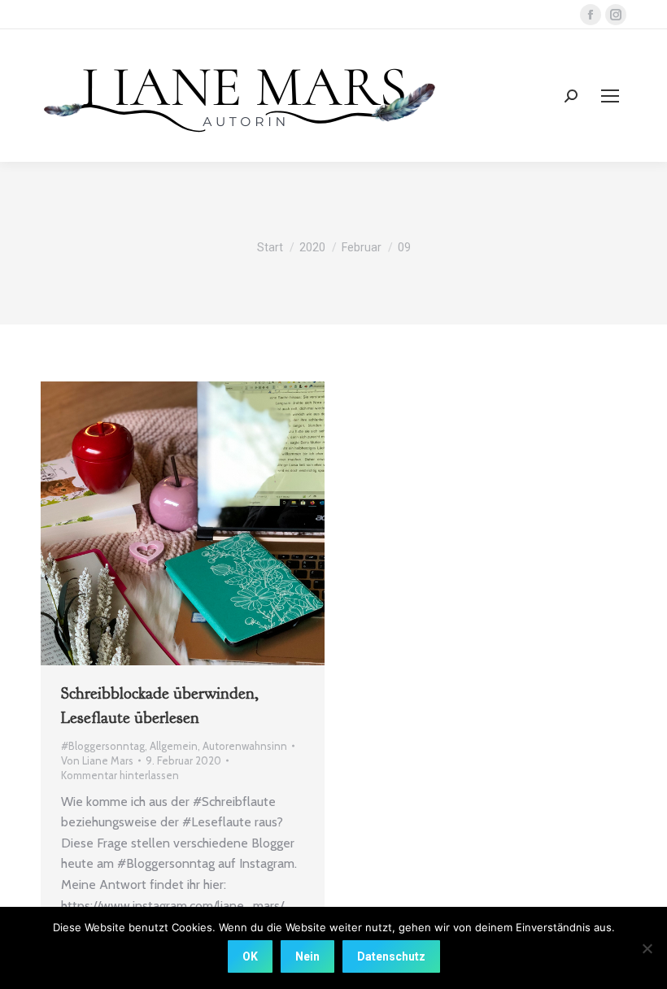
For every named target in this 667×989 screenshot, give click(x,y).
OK (250, 956)
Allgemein (174, 745)
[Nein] (647, 948)
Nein (307, 956)
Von (97, 760)
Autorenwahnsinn (245, 745)
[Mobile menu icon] (610, 96)
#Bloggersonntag (103, 745)
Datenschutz (391, 956)
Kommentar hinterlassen (120, 775)
